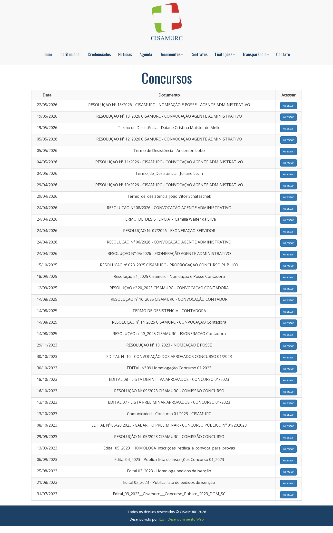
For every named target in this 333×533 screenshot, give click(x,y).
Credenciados (99, 54)
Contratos (199, 54)
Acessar (288, 105)
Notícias (125, 54)
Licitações (224, 54)
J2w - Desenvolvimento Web (181, 519)
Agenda (145, 54)
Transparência (254, 54)
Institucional (69, 54)
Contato (283, 54)
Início (47, 54)
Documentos (170, 54)
